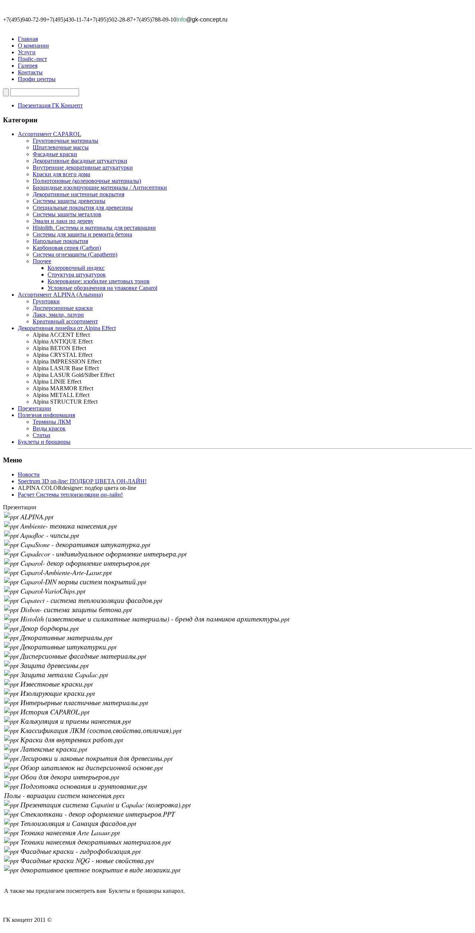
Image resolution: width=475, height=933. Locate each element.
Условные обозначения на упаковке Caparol (102, 288)
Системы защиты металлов (67, 214)
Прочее (42, 261)
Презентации (34, 408)
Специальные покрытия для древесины (83, 207)
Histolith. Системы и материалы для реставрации (94, 228)
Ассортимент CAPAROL (49, 134)
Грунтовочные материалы (65, 141)
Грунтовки (46, 301)
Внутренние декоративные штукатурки (83, 167)
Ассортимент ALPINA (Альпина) (60, 294)
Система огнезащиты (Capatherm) (75, 254)
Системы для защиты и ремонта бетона (82, 234)
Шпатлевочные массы (61, 147)
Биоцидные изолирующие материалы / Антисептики (100, 187)
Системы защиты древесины (69, 201)
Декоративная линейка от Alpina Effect (67, 328)
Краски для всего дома (61, 174)
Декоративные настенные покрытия (78, 194)
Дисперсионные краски (63, 308)
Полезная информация (46, 415)
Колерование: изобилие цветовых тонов (99, 281)
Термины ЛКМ (52, 422)
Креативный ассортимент (65, 321)
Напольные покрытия (60, 241)
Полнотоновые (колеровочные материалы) (87, 181)
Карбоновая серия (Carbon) (67, 248)
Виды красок (49, 428)
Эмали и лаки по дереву (63, 221)
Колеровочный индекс (76, 268)
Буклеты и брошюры (44, 442)
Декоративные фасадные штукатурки (80, 161)
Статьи (41, 435)
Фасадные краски (55, 154)
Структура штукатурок (77, 274)
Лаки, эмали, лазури (58, 314)
